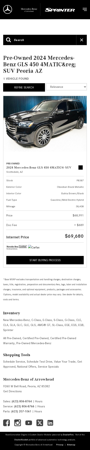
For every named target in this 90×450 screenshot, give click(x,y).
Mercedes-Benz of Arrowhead (28, 379)
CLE (78, 320)
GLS (33, 325)
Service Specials (48, 366)
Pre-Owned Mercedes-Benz (33, 343)
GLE (26, 325)
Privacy (59, 445)
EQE (67, 325)
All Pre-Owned (12, 338)
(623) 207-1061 (21, 411)
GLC (19, 325)
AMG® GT (43, 325)
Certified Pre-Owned (36, 338)
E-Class (47, 320)
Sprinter (8, 330)
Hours (38, 401)
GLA (12, 325)
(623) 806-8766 (24, 406)
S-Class (58, 320)
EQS (74, 325)
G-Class (70, 320)
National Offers (26, 366)
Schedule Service (14, 361)
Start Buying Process (45, 260)
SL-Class (57, 325)
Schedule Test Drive (39, 361)
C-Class (36, 320)
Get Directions (12, 391)
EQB (81, 325)
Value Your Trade (65, 361)
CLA (5, 325)
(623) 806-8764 (22, 401)
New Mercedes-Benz (16, 320)
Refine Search (24, 87)
